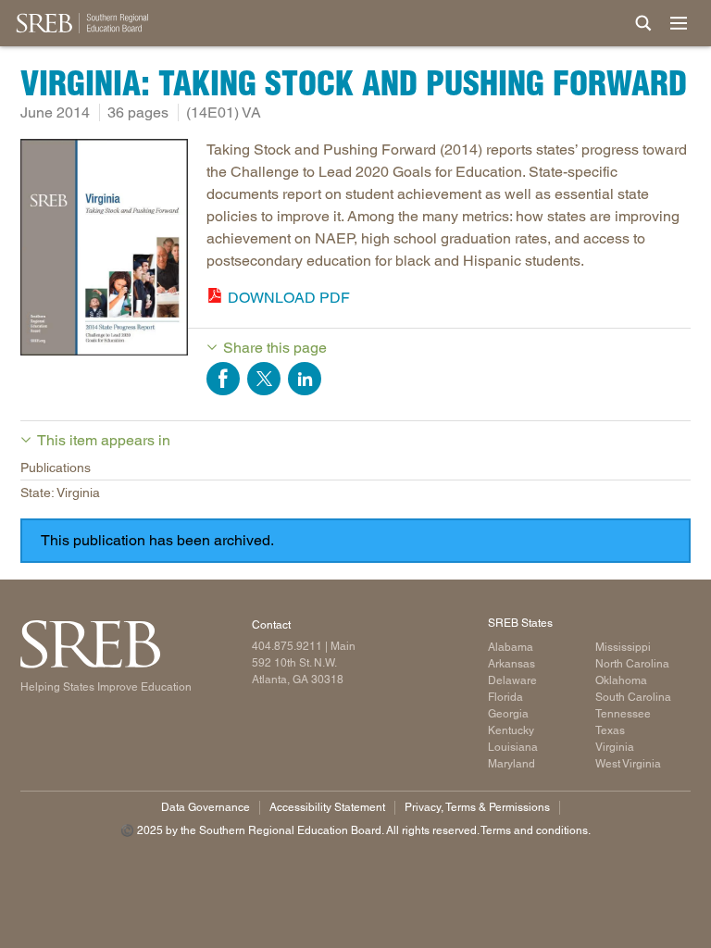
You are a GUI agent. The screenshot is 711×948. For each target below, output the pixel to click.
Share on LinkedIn (304, 378)
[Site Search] (643, 23)
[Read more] (104, 250)
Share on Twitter (264, 378)
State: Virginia (60, 492)
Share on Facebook (223, 378)
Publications (55, 467)
